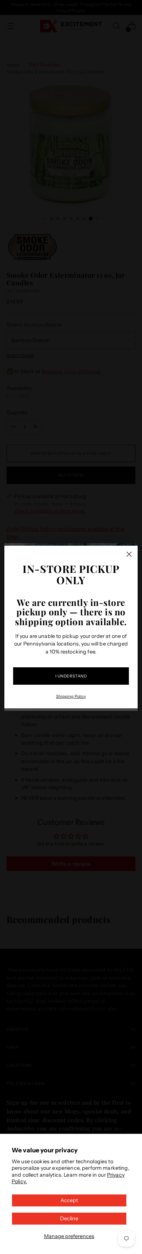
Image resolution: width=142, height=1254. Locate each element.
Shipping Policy (71, 696)
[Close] (129, 554)
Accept (69, 1200)
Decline (69, 1218)
